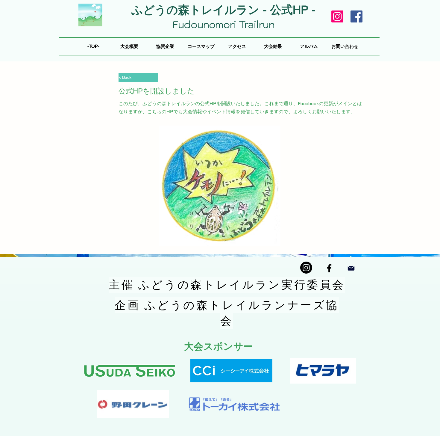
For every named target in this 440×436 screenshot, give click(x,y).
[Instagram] (337, 16)
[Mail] (351, 268)
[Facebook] (356, 16)
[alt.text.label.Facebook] (329, 268)
